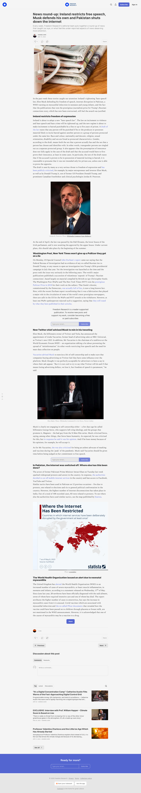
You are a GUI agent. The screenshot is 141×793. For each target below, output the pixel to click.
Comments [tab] (37, 660)
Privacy (71, 778)
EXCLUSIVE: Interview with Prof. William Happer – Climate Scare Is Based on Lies (60, 711)
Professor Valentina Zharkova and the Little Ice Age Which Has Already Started (60, 730)
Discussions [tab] (49, 686)
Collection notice (86, 778)
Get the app (80, 783)
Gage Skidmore (86, 236)
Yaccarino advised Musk (43, 354)
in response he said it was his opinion (60, 439)
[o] (100, 696)
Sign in (134, 4)
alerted (58, 584)
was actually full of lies (72, 288)
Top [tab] (35, 686)
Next (102, 645)
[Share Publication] (116, 4)
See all (37, 747)
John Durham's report (71, 260)
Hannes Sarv (42, 34)
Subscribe (124, 4)
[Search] (111, 4)
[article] (70, 698)
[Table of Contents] (2, 396)
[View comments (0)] (42, 42)
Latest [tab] (41, 686)
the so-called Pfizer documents (69, 606)
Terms (77, 778)
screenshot (72, 572)
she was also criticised (61, 447)
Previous (40, 645)
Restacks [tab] (47, 660)
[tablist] (42, 660)
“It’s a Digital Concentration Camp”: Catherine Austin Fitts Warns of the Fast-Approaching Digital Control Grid (60, 693)
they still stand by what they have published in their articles (69, 302)
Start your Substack (65, 783)
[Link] (30, 116)
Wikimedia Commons (74, 236)
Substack (60, 789)
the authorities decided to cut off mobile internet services (69, 477)
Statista (98, 496)
